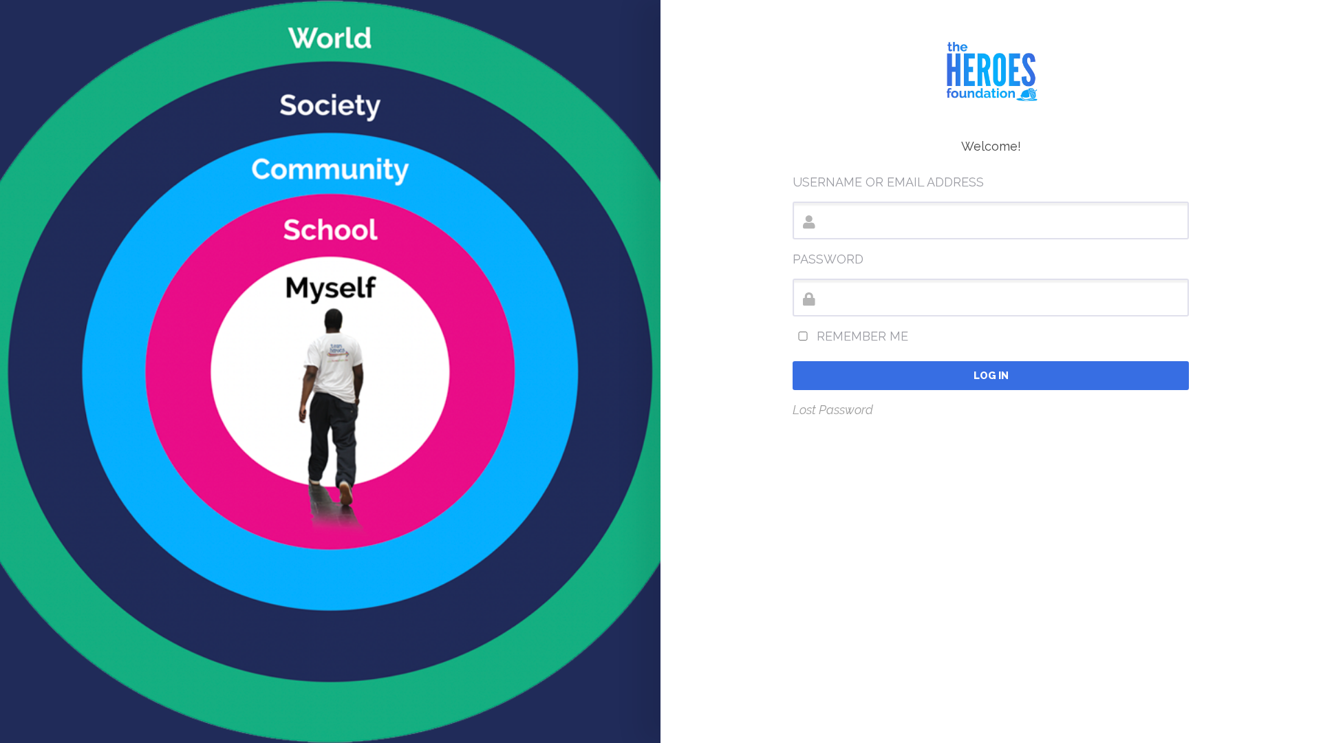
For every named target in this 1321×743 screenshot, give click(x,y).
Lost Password (833, 409)
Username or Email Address (888, 182)
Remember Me (860, 336)
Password (828, 259)
